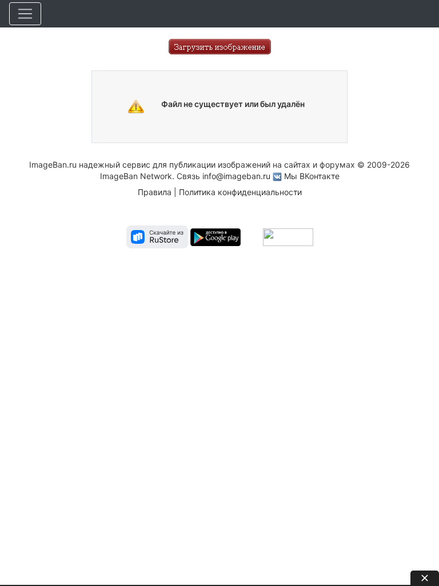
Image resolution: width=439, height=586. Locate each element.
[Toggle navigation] (25, 13)
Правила (154, 192)
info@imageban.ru (236, 176)
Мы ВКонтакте (312, 176)
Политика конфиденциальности (240, 192)
